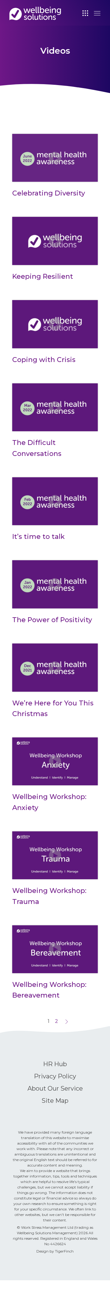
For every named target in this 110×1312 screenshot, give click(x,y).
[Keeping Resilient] (55, 241)
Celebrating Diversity (48, 193)
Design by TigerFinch (55, 1251)
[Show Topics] (85, 13)
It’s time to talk (38, 536)
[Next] (66, 1021)
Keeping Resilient (42, 276)
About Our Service (55, 1088)
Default (35, 13)
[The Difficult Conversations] (55, 407)
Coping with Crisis (43, 360)
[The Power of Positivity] (55, 584)
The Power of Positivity (52, 620)
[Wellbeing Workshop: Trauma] (55, 855)
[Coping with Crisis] (55, 324)
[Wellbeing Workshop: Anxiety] (55, 761)
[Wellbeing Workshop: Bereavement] (55, 949)
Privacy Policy (55, 1076)
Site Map (55, 1100)
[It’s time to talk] (55, 501)
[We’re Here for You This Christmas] (55, 667)
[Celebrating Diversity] (55, 158)
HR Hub (55, 1064)
